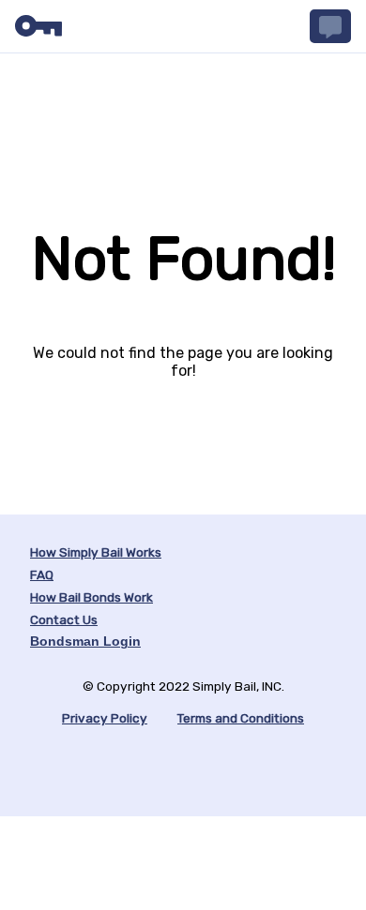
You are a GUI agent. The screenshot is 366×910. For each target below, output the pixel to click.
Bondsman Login (85, 641)
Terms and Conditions (240, 717)
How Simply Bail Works (95, 552)
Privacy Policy (104, 717)
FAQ (41, 574)
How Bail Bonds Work (91, 596)
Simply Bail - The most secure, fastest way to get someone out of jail (38, 26)
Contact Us (64, 619)
